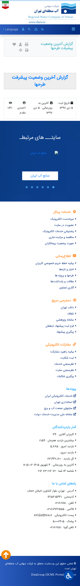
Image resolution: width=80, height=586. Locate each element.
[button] (53, 187)
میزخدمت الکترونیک (62, 219)
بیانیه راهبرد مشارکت (62, 351)
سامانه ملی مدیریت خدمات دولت (53, 414)
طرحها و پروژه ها (64, 275)
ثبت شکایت (67, 358)
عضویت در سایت (64, 225)
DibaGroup (38, 574)
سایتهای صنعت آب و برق (58, 408)
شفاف (70, 313)
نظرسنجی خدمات (64, 364)
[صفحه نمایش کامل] (20, 51)
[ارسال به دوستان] (20, 45)
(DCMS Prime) (55, 574)
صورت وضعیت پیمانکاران (59, 243)
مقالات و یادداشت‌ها (62, 281)
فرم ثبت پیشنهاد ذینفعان (60, 326)
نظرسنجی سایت (65, 370)
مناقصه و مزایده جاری (61, 237)
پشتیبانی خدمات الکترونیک (58, 231)
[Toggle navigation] (73, 29)
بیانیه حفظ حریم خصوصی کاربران (54, 263)
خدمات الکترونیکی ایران (58, 396)
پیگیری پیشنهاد (65, 332)
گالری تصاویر (66, 287)
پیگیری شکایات (65, 376)
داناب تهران (67, 307)
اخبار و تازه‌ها (66, 269)
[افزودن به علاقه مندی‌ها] (14, 45)
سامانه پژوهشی (65, 319)
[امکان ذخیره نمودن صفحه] (26, 51)
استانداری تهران (63, 402)
